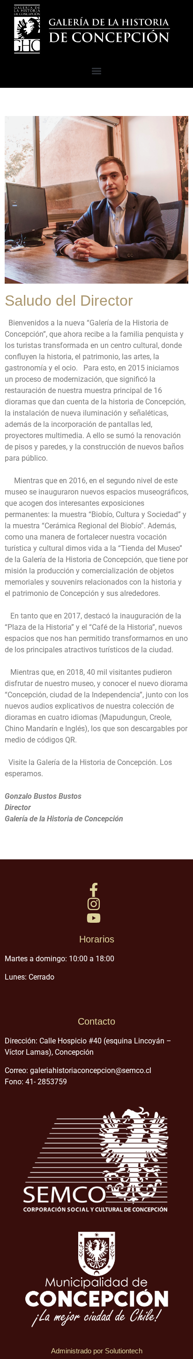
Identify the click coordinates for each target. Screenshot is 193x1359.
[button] (96, 70)
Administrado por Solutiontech (96, 1351)
